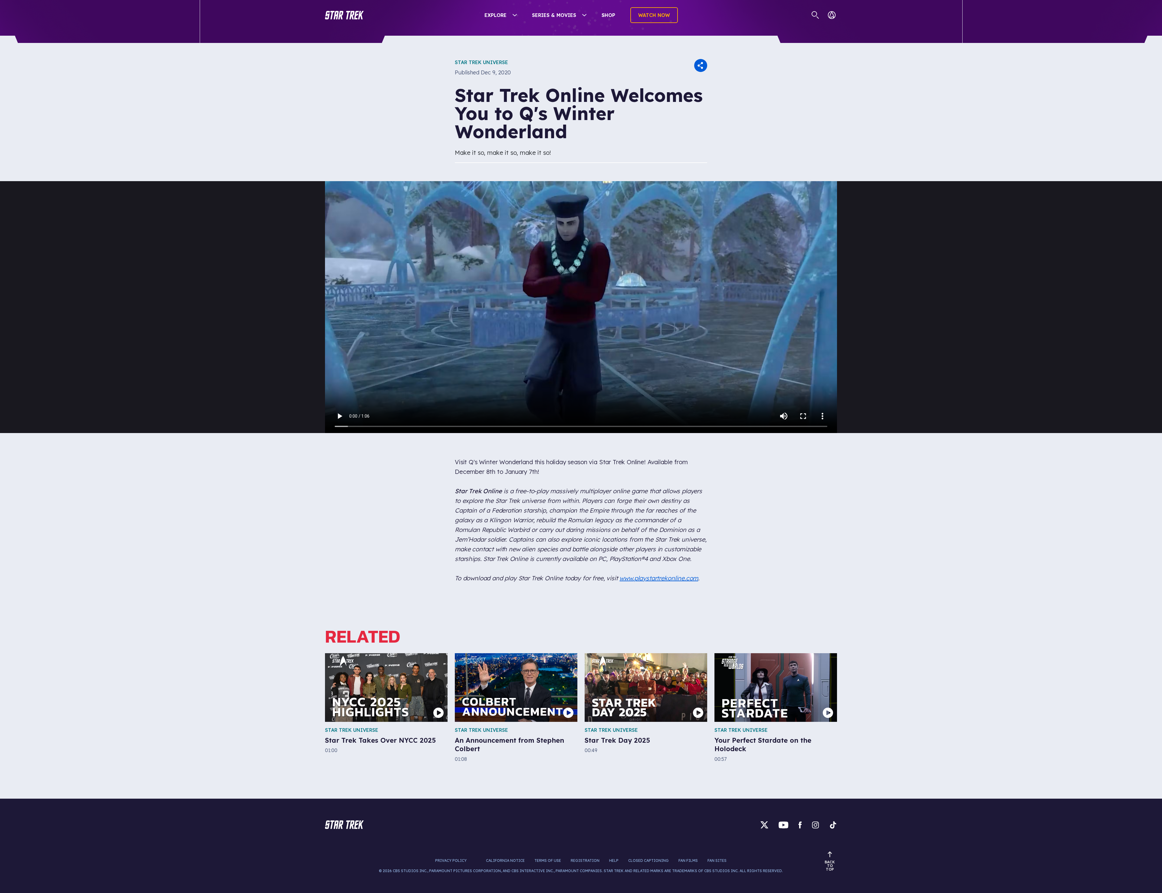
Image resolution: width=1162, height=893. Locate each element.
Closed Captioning (648, 860)
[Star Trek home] (344, 824)
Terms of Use (547, 860)
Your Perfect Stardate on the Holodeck (762, 744)
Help (614, 860)
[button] (344, 15)
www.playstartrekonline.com (658, 578)
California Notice (505, 860)
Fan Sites (717, 860)
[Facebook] (800, 825)
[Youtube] (783, 825)
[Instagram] (815, 825)
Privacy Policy (451, 860)
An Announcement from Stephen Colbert (509, 744)
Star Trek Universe (481, 62)
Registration (585, 860)
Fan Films (688, 860)
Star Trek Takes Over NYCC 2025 (380, 740)
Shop (608, 15)
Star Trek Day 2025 (617, 740)
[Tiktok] (833, 825)
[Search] (815, 15)
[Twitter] (764, 825)
